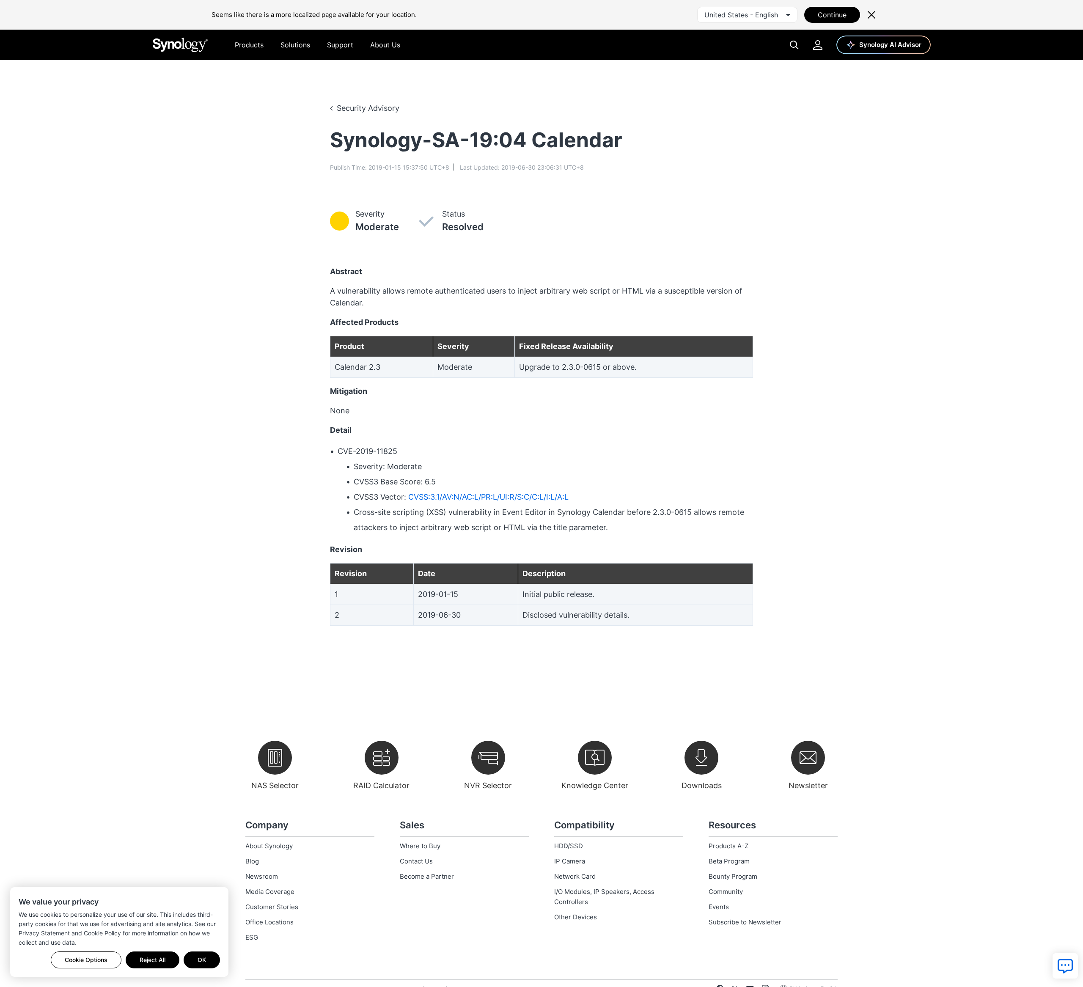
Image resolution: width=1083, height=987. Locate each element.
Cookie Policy (102, 933)
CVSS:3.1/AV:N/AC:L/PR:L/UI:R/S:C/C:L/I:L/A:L (488, 496)
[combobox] (747, 15)
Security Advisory (368, 108)
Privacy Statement (44, 933)
